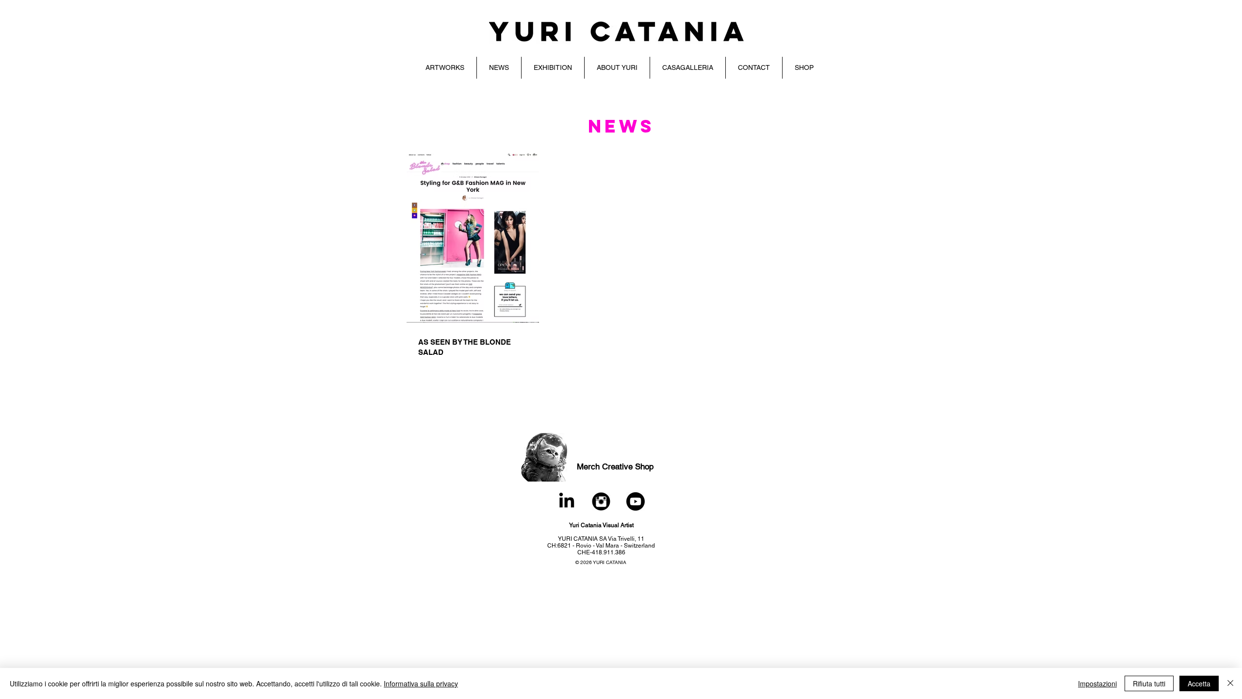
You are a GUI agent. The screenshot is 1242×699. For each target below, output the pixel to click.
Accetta (1199, 683)
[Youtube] (635, 501)
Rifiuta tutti (1149, 683)
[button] (444, 68)
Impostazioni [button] (1097, 683)
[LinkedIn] (566, 501)
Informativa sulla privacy (421, 683)
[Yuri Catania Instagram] (601, 501)
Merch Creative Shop (615, 466)
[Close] (1230, 683)
